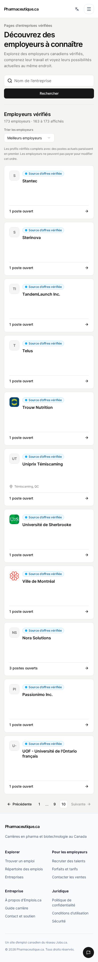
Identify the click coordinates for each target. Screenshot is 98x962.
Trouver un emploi (19, 861)
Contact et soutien (20, 916)
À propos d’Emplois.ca (23, 900)
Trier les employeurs (18, 130)
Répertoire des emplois (24, 869)
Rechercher (49, 93)
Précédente (22, 804)
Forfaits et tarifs (65, 869)
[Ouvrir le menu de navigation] (89, 9)
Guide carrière (16, 908)
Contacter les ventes (69, 877)
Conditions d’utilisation (70, 913)
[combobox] (52, 80)
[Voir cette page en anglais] (77, 9)
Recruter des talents (68, 861)
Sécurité (59, 921)
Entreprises (14, 877)
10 (64, 804)
